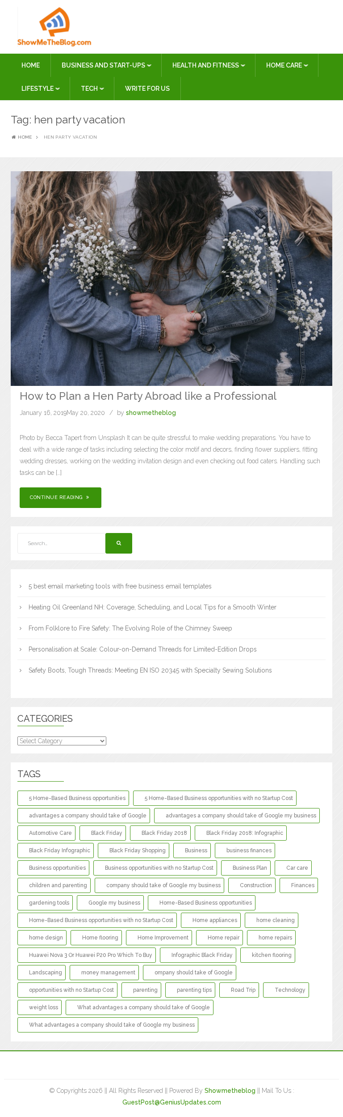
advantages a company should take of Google (87, 815)
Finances (302, 885)
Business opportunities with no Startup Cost (159, 868)
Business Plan (250, 868)
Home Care (284, 65)
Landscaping (45, 972)
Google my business (114, 903)
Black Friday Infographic (59, 850)
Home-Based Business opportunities (205, 903)
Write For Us (147, 88)
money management (108, 972)
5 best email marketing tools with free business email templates (120, 586)
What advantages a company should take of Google (143, 1007)
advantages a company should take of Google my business (241, 815)
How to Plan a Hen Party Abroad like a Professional (148, 395)
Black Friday (106, 833)
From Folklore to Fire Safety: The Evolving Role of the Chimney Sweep (130, 628)
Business (196, 850)
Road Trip (243, 990)
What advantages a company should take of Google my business (112, 1025)
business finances (249, 850)
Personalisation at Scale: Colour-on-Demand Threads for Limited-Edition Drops (143, 649)
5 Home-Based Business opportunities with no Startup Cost (219, 798)
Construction (256, 885)
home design (46, 938)
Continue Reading (57, 497)
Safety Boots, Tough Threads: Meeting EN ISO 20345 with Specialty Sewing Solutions (150, 670)
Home (30, 65)
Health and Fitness (206, 65)
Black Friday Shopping (137, 850)
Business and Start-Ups (104, 65)
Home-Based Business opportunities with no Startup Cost (101, 920)
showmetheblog (151, 412)
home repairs (275, 938)
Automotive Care (50, 833)
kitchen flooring (272, 955)
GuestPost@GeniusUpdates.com (171, 1102)
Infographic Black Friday (202, 955)
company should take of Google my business (163, 885)
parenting (145, 990)
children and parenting (58, 885)
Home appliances (214, 920)
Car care (297, 868)
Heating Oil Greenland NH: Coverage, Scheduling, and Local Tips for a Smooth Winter (152, 607)
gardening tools (49, 903)
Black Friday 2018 (164, 833)
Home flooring (100, 938)
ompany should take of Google (194, 972)
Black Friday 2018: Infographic (244, 833)
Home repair (223, 938)
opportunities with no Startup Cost (71, 990)
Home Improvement (163, 938)
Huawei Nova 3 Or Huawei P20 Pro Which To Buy (90, 955)
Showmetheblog (230, 1090)
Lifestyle (38, 88)
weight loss (43, 1007)
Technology (290, 990)
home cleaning (275, 920)
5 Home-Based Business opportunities (77, 798)
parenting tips (194, 990)
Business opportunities (57, 868)
